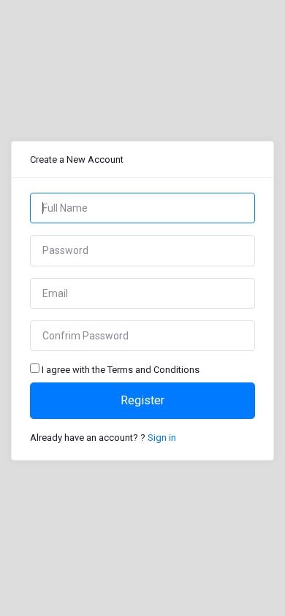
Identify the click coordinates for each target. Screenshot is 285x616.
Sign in (162, 437)
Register (142, 400)
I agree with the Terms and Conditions (121, 369)
